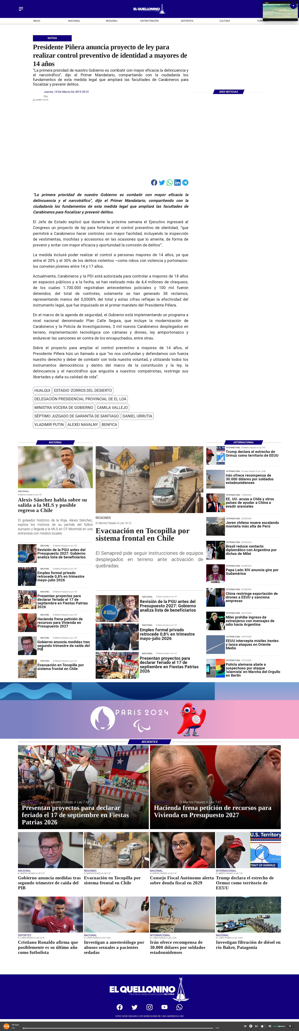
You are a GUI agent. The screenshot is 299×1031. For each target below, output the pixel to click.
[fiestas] (27, 599)
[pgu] (27, 553)
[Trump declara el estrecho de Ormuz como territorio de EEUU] (215, 455)
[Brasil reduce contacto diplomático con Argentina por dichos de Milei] (215, 550)
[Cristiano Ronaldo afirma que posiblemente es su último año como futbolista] (50, 932)
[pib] (27, 645)
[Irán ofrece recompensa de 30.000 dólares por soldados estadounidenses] (215, 479)
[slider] (23, 1028)
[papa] (215, 573)
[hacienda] (27, 622)
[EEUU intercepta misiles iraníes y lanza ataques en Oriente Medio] (215, 644)
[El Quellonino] (21, 11)
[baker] (248, 932)
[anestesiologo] (116, 932)
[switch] (263, 1026)
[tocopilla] (27, 668)
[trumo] (215, 502)
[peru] (215, 526)
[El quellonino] (149, 14)
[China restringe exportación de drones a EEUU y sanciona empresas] (215, 597)
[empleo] (27, 576)
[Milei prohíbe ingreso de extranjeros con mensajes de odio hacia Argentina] (215, 621)
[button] (42, 390)
